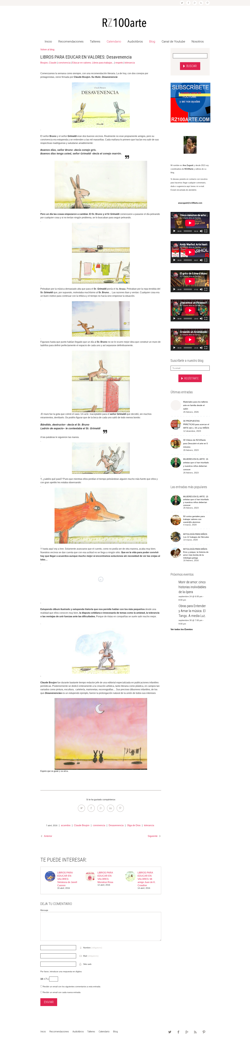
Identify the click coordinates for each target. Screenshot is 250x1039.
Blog (152, 41)
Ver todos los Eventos (182, 629)
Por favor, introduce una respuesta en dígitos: (61, 971)
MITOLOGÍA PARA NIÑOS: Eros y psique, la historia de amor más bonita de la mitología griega (195, 553)
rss (201, 3)
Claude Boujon (81, 825)
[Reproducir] (174, 231)
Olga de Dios (133, 825)
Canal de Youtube (173, 41)
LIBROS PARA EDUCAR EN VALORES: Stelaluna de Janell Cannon (67, 879)
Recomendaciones (70, 41)
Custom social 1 (207, 3)
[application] (190, 223)
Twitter (81, 808)
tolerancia (130, 62)
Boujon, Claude (48, 62)
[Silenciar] (201, 231)
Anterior (48, 836)
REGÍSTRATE (191, 378)
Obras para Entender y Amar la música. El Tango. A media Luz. (192, 611)
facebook (188, 3)
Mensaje (44, 910)
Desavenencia (116, 825)
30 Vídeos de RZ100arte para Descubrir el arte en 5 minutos (195, 443)
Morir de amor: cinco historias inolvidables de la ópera (192, 587)
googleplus (195, 3)
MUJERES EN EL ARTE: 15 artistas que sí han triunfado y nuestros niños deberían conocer (196, 464)
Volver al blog (47, 49)
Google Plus (100, 808)
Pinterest (120, 808)
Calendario (114, 41)
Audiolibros (135, 41)
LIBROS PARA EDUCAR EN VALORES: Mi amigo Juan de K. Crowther (147, 879)
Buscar (191, 66)
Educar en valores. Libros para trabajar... (93, 62)
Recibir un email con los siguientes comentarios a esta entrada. (72, 986)
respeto (119, 62)
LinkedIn (110, 808)
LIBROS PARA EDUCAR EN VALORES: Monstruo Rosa (105, 877)
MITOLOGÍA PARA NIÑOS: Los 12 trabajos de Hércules (196, 535)
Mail (91, 956)
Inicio (48, 41)
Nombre (92, 947)
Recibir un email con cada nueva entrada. (62, 992)
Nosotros (198, 41)
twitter (182, 3)
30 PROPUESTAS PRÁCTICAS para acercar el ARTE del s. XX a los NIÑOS (196, 424)
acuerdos (65, 825)
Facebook (91, 808)
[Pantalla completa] (205, 231)
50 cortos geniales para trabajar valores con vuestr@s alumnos (194, 519)
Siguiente (153, 836)
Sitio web (87, 964)
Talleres (95, 41)
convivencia (64, 62)
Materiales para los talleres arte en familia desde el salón (195, 405)
